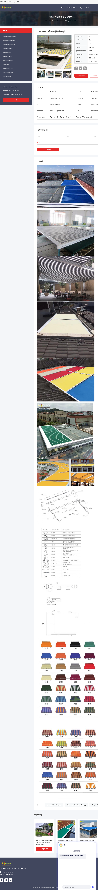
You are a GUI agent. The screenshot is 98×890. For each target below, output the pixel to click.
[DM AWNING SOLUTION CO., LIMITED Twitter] (80, 68)
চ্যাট (16, 100)
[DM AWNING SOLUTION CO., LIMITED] (6, 7)
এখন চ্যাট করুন (81, 76)
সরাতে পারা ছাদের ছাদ (53, 21)
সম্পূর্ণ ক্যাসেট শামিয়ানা (8, 72)
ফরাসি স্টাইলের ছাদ (7, 52)
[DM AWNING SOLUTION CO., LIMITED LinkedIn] (85, 68)
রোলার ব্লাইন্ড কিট (7, 76)
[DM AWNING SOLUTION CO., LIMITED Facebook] (76, 68)
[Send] (93, 887)
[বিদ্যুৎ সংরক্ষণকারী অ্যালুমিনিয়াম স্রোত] (54, 51)
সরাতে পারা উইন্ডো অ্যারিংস (9, 44)
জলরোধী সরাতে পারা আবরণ (9, 40)
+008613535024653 (16, 94)
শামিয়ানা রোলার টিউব (7, 56)
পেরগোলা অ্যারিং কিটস (8, 68)
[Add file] (60, 887)
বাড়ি (46, 21)
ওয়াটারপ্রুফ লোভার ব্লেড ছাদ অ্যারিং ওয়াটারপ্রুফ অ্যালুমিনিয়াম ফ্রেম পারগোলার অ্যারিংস (44, 842)
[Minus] (93, 845)
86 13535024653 (14, 91)
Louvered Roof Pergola (54, 805)
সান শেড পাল (6, 64)
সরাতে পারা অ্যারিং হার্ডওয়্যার (9, 36)
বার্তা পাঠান (48, 149)
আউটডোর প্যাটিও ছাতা (8, 60)
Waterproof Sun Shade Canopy (76, 805)
